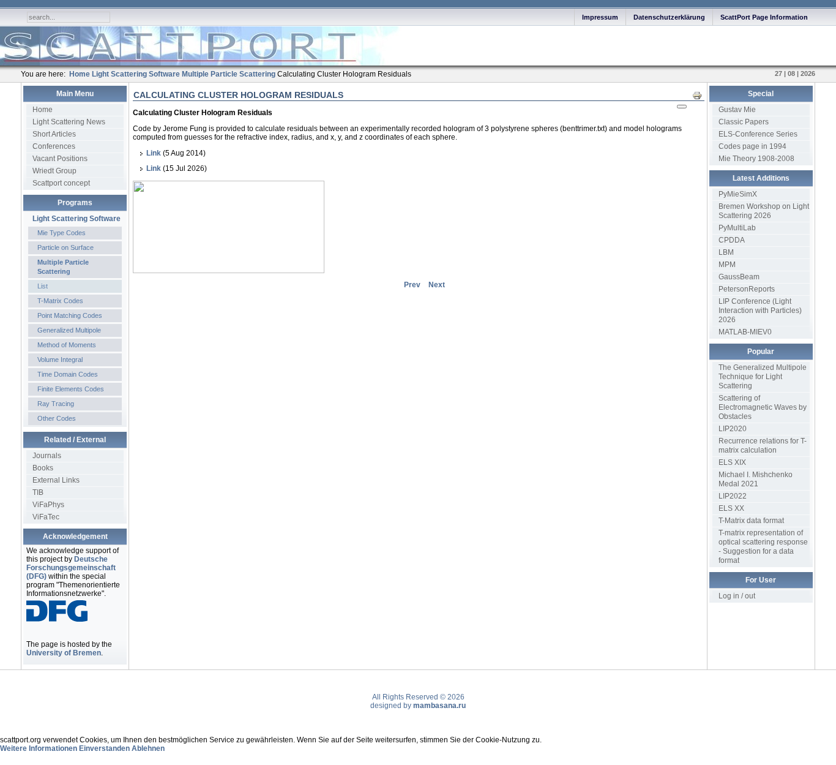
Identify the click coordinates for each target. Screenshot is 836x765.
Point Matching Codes (69, 315)
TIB (37, 492)
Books (42, 468)
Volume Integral (60, 359)
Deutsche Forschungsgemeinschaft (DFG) (71, 568)
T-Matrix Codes (60, 300)
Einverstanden (104, 748)
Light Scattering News (68, 122)
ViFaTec (45, 517)
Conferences (53, 146)
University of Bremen (63, 653)
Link (153, 153)
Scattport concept (61, 183)
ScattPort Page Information (764, 17)
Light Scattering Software (76, 218)
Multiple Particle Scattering (63, 266)
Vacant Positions (60, 158)
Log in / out (736, 596)
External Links (56, 480)
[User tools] (682, 106)
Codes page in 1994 (752, 146)
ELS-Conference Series (757, 134)
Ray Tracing (55, 403)
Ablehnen (148, 748)
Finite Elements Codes (70, 389)
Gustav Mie (737, 109)
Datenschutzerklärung (669, 17)
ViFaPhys (48, 504)
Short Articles (54, 134)
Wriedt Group (54, 171)
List (42, 286)
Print (700, 95)
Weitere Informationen (38, 748)
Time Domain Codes (67, 374)
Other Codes (56, 418)
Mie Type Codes (61, 232)
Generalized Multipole (69, 330)
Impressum (600, 17)
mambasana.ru (439, 705)
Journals (46, 455)
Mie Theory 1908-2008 (756, 158)
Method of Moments (66, 345)
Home (42, 109)
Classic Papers (743, 122)
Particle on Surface (65, 247)
